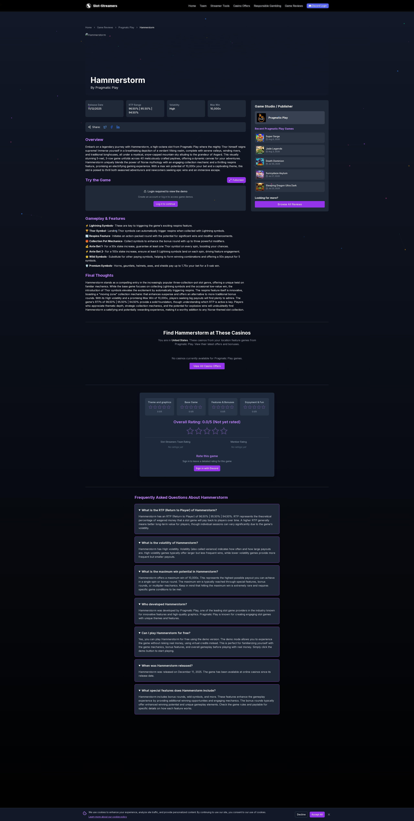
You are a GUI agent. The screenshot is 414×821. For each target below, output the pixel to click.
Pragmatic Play (126, 27)
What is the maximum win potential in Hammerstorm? (180, 571)
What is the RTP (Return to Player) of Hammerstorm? (179, 510)
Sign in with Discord (207, 468)
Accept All (317, 814)
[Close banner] (329, 814)
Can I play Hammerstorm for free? (166, 633)
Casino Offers (241, 5)
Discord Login (319, 5)
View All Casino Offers (207, 366)
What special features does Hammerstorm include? (179, 690)
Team (203, 5)
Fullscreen (238, 180)
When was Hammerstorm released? (167, 665)
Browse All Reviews (290, 204)
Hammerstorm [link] (147, 27)
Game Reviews (294, 5)
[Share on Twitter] (105, 127)
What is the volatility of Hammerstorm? (170, 542)
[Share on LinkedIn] (118, 127)
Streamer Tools (219, 5)
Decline (301, 814)
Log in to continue (165, 204)
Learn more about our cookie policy (108, 816)
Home (192, 5)
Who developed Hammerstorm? (164, 604)
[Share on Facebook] (111, 127)
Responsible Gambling (267, 5)
